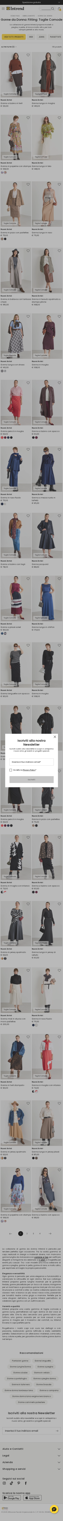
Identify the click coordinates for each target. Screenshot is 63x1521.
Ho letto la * (24, 770)
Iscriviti (31, 779)
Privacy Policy (29, 770)
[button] (54, 1509)
